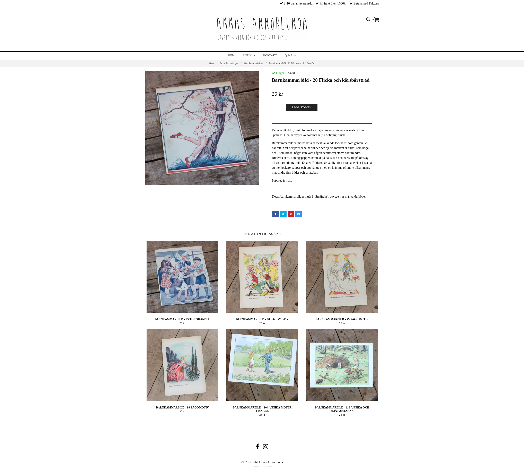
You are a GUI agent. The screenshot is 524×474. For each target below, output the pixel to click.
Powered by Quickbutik (262, 466)
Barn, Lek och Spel (231, 63)
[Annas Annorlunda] (262, 28)
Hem (231, 55)
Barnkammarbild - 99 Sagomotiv (182, 407)
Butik (248, 55)
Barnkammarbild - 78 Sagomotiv (262, 319)
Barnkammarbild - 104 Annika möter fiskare (262, 409)
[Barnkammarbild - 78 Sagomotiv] (262, 277)
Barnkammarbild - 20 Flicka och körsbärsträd (292, 63)
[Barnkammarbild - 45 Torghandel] (182, 277)
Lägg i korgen (302, 107)
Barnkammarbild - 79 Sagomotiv (342, 319)
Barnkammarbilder (255, 63)
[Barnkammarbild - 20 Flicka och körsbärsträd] (202, 128)
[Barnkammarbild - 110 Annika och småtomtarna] (342, 365)
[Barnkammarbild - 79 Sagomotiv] (342, 277)
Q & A (289, 55)
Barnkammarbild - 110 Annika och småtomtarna (342, 409)
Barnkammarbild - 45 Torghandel (182, 319)
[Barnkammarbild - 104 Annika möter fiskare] (262, 365)
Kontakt (270, 55)
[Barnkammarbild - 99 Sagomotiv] (182, 365)
